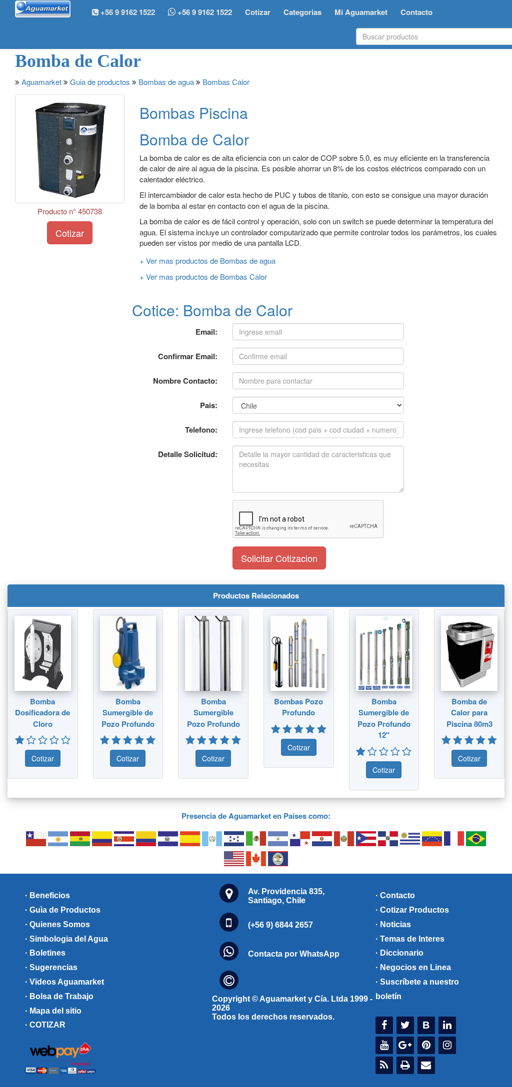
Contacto (416, 11)
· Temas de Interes (410, 939)
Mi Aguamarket (361, 11)
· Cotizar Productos (412, 910)
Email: (207, 331)
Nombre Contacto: (185, 380)
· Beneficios (47, 895)
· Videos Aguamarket (64, 982)
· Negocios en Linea (413, 967)
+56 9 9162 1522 (204, 11)
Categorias (303, 11)
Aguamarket (42, 81)
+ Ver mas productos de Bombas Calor (203, 276)
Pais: (209, 405)
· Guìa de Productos (62, 910)
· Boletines (45, 953)
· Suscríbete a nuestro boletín (417, 989)
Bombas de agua (166, 81)
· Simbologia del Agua (66, 939)
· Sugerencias (51, 967)
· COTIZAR (45, 1025)
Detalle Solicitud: (188, 454)
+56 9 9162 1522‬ (126, 11)
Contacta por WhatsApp (294, 954)
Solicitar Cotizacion (279, 557)
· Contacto (395, 895)
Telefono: (201, 429)
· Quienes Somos (57, 924)
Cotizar (257, 11)
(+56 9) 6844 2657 (280, 925)
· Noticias (393, 924)
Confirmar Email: (188, 356)
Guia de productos (100, 81)
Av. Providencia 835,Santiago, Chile (286, 896)
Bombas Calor (226, 81)
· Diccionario (400, 953)
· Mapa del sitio (53, 1011)
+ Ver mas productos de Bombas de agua (208, 260)
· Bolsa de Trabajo (59, 996)
